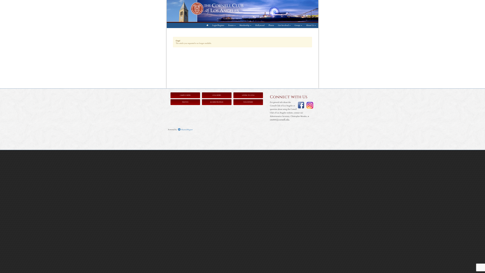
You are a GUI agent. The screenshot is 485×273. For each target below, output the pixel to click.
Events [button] (231, 25)
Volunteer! (248, 102)
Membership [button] (244, 25)
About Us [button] (310, 25)
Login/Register (218, 25)
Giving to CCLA (248, 95)
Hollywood (259, 25)
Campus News (185, 95)
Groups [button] (298, 25)
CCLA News (216, 95)
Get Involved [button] (283, 25)
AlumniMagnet (187, 129)
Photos (271, 25)
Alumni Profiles (216, 102)
